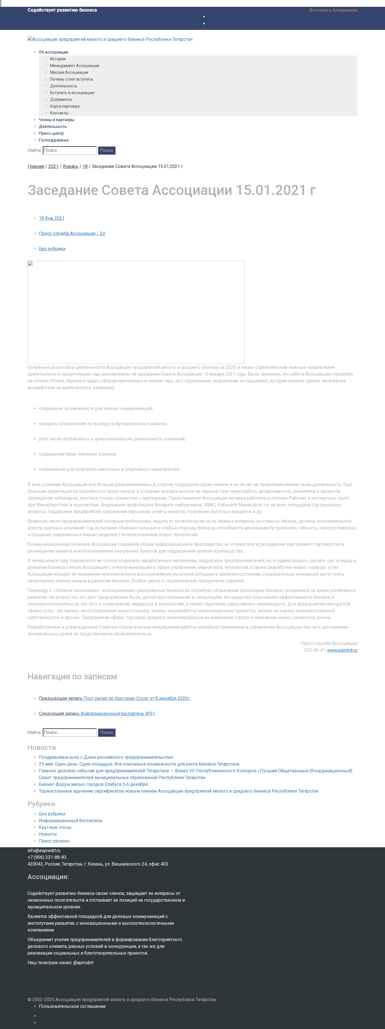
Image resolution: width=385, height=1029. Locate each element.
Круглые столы (55, 827)
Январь (70, 166)
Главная (36, 166)
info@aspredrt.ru (44, 850)
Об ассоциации (53, 52)
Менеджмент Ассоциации (74, 65)
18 (85, 166)
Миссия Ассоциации (69, 72)
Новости (48, 834)
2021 (53, 166)
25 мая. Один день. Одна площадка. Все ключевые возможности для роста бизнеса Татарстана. (139, 764)
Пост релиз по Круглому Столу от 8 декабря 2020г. (115, 698)
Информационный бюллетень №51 (97, 713)
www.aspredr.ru (342, 650)
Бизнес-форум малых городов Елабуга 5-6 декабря (93, 784)
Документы (61, 99)
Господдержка (53, 140)
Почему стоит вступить (71, 79)
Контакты (59, 113)
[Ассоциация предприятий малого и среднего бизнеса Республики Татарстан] (110, 39)
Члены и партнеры (56, 119)
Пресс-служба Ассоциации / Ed (72, 233)
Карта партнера (64, 106)
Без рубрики (52, 248)
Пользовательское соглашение (72, 1006)
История (58, 59)
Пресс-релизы (54, 841)
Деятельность (63, 86)
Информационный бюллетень (71, 820)
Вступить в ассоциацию (72, 92)
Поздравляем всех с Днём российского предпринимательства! (106, 757)
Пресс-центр (51, 133)
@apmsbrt (83, 962)
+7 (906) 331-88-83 (47, 857)
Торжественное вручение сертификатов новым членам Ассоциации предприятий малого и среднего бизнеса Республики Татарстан (178, 791)
